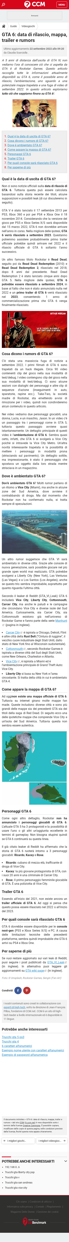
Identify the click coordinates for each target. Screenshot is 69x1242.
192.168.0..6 (12, 1167)
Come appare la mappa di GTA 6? (29, 149)
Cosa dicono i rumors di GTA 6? (28, 141)
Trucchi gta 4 (10, 1041)
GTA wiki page (34, 970)
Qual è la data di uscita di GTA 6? (29, 136)
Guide (13, 26)
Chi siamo (21, 1201)
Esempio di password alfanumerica (25, 1055)
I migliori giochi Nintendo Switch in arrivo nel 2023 (18, 1141)
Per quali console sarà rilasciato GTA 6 (33, 163)
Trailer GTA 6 (16, 158)
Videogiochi (28, 26)
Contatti (40, 1206)
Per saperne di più (19, 167)
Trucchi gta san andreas (18, 1182)
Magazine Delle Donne (23, 1211)
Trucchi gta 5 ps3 (13, 1037)
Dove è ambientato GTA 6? (25, 145)
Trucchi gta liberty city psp (20, 1172)
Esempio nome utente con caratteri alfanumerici (33, 1050)
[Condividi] (18, 990)
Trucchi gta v (12, 1177)
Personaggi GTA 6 (19, 154)
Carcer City (13, 632)
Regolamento (54, 1206)
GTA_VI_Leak (55, 962)
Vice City (11, 661)
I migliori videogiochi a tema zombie (50, 1141)
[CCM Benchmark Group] (34, 1221)
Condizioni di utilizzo (41, 1201)
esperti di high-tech (14, 1007)
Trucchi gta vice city (16, 1187)
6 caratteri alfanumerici (17, 1046)
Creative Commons (31, 1125)
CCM (22, 1122)
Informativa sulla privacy (20, 1206)
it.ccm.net (30, 1122)
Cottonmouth (14, 649)
